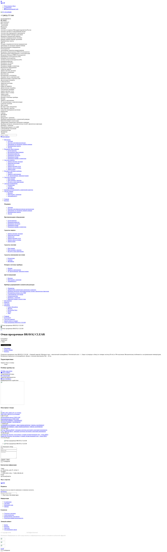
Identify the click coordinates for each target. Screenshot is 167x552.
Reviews (6, 351)
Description (7, 348)
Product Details (8, 350)
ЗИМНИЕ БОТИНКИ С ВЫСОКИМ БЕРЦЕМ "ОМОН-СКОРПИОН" (22, 427)
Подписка (4, 491)
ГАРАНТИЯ (6, 375)
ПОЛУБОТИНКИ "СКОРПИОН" (11, 422)
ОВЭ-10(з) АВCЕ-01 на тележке (10, 414)
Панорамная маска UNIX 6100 (10, 419)
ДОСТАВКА (6, 372)
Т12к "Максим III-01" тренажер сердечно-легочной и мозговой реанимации (23, 431)
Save (8, 459)
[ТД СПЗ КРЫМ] (6, 12)
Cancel (3, 459)
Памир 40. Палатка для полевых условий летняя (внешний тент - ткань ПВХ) (24, 436)
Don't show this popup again (10, 495)
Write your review (7, 371)
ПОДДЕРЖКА (6, 379)
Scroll (2, 548)
